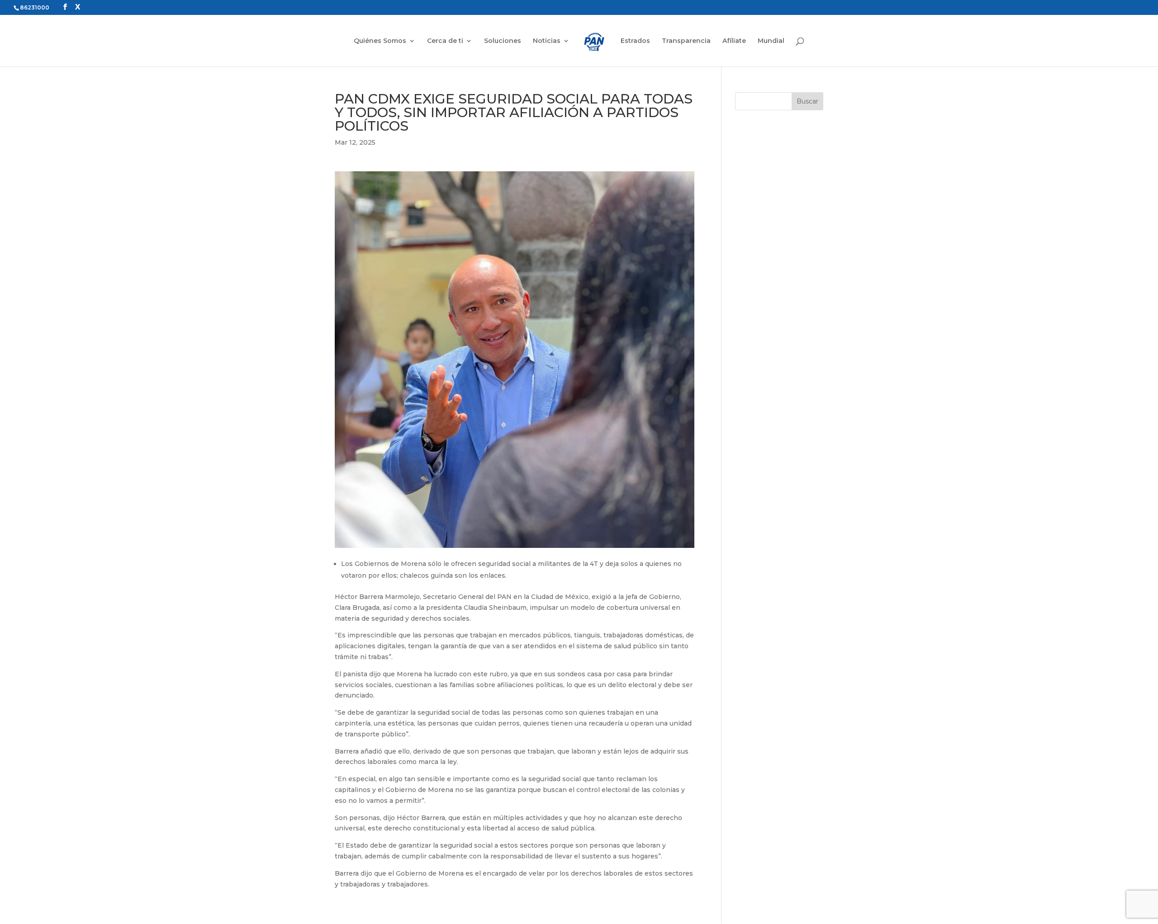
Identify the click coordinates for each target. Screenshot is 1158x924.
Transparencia (686, 41)
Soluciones (502, 41)
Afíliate (734, 41)
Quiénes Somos (380, 41)
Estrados (635, 41)
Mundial (771, 41)
